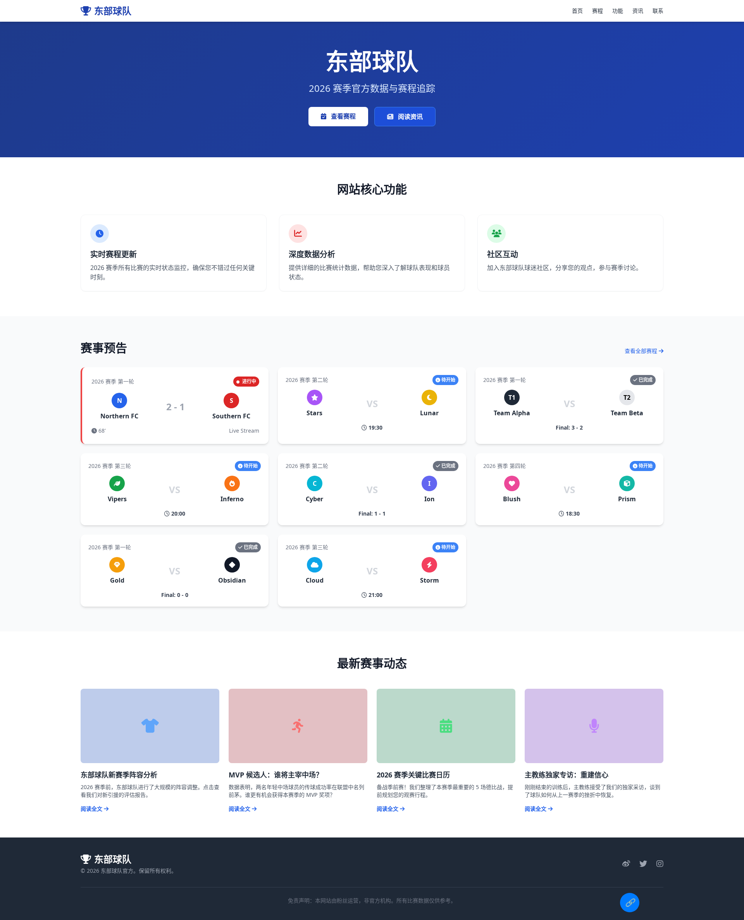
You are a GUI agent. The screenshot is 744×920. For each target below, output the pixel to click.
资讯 (637, 10)
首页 (577, 10)
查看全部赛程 (642, 350)
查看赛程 (342, 116)
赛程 (597, 10)
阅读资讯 (409, 116)
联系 (658, 10)
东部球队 (112, 11)
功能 (617, 10)
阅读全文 (92, 808)
